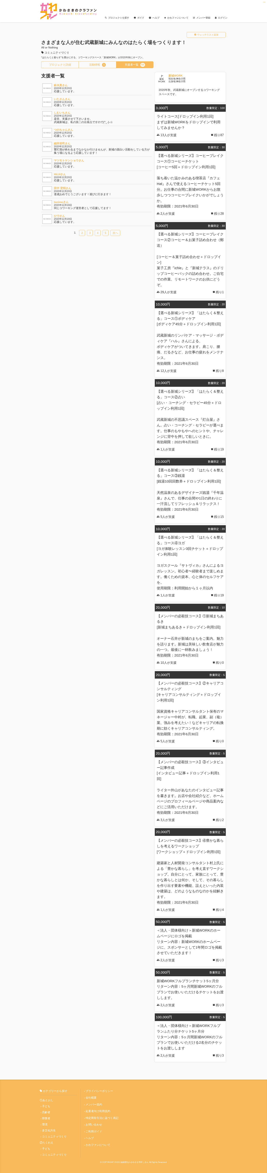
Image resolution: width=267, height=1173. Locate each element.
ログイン (222, 17)
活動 (97, 64)
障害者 (46, 1118)
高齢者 (46, 1112)
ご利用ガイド (94, 1131)
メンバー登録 (203, 17)
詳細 (60, 64)
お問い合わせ (94, 1124)
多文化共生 (49, 1130)
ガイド (140, 17)
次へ (115, 232)
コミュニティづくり (54, 1136)
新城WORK (175, 75)
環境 (44, 1124)
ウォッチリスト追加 (207, 34)
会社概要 (91, 1097)
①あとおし (46, 1100)
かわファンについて (177, 17)
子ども (46, 1106)
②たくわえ (46, 1142)
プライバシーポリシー (99, 1091)
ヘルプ (155, 17)
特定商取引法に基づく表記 (102, 1117)
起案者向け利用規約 (98, 1111)
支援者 (134, 64)
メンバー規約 (94, 1104)
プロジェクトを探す (118, 17)
